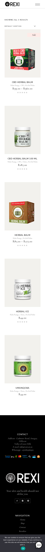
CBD (22, 85)
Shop (22, 523)
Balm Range (15, 85)
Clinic (24, 162)
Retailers (22, 531)
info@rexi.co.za (25, 447)
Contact (22, 527)
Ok (23, 548)
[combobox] (19, 26)
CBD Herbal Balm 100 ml (22, 159)
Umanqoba (22, 388)
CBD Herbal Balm (22, 82)
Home (22, 519)
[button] (39, 545)
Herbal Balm (30, 85)
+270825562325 (27, 450)
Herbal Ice (22, 312)
